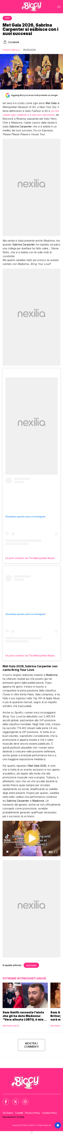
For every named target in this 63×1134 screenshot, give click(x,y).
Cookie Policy (49, 1112)
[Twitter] (13, 1099)
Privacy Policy (32, 1112)
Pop (7, 18)
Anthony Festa (11, 1026)
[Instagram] (23, 1099)
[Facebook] (4, 1099)
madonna (31, 965)
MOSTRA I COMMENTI (31, 1045)
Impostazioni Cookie (13, 1117)
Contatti (19, 1112)
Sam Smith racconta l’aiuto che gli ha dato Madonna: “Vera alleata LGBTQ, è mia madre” (23, 1016)
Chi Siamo (8, 1112)
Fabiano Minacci (11, 49)
